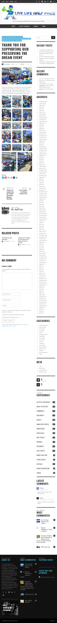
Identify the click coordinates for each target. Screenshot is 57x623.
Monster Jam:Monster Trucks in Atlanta (46, 529)
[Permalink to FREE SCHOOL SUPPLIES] (22, 601)
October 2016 (42, 282)
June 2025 (41, 107)
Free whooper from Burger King (47, 499)
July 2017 (41, 266)
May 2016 (41, 291)
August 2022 (42, 155)
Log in (40, 366)
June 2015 (41, 311)
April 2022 (41, 163)
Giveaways (28, 38)
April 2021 (41, 184)
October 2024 (42, 119)
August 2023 (42, 141)
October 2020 (42, 195)
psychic (41, 89)
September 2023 (43, 139)
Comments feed (43, 370)
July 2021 (41, 179)
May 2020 (41, 204)
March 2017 (42, 273)
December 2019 (43, 213)
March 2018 (42, 251)
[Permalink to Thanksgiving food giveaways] (9, 248)
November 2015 (43, 302)
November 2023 (43, 135)
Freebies (22, 38)
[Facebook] (36, 1)
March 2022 (42, 164)
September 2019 (43, 219)
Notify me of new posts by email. (11, 317)
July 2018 (41, 244)
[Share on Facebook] (26, 64)
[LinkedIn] (45, 1)
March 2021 (42, 186)
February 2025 (42, 114)
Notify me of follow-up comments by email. (13, 314)
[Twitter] (50, 1)
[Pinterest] (47, 1)
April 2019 (41, 228)
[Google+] (39, 1)
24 (54, 528)
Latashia (41, 85)
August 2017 (42, 264)
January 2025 (42, 116)
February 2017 (42, 275)
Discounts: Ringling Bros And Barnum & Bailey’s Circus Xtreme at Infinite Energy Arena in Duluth (44, 539)
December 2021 (43, 170)
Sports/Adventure (16, 40)
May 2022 (41, 161)
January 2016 (42, 298)
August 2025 (42, 105)
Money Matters (6, 40)
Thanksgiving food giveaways (7, 238)
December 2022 (43, 148)
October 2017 (42, 260)
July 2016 (41, 287)
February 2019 (42, 231)
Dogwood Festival (49, 78)
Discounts (41, 330)
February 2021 (42, 188)
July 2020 (41, 201)
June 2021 (41, 181)
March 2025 (42, 112)
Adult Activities (18, 37)
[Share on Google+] (31, 64)
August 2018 (42, 242)
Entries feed (42, 368)
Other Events (42, 349)
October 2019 (42, 217)
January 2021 (42, 190)
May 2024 (41, 126)
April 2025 (41, 110)
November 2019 (43, 215)
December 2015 (43, 300)
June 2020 (41, 202)
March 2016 (42, 295)
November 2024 (43, 117)
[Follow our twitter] (38, 380)
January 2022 (42, 168)
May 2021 (41, 182)
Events (40, 332)
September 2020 (43, 197)
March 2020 (42, 208)
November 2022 (43, 150)
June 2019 (41, 224)
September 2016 (43, 284)
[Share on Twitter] (28, 64)
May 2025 (41, 108)
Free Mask (50, 84)
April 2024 (41, 128)
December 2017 (43, 257)
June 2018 (41, 246)
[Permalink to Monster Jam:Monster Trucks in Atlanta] (38, 528)
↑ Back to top (52, 620)
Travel (40, 354)
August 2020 (42, 199)
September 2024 (43, 121)
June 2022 (41, 159)
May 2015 (41, 313)
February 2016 (42, 296)
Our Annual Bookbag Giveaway (46, 56)
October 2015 (42, 304)
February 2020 (42, 210)
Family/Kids (42, 336)
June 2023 (41, 143)
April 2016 (41, 293)
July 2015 (41, 309)
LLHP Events (42, 345)
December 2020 (43, 191)
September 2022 (43, 154)
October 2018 (42, 238)
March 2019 (42, 229)
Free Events (15, 38)
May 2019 (41, 226)
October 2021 (42, 173)
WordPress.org (42, 372)
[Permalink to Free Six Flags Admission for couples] (38, 520)
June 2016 (41, 289)
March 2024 (42, 130)
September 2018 (43, 240)
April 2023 (41, 144)
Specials (41, 350)
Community (42, 329)
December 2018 (43, 235)
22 (54, 535)
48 (54, 520)
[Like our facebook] (38, 384)
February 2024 (42, 132)
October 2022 (42, 152)
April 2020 (41, 206)
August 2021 (42, 177)
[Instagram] (42, 1)
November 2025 (43, 101)
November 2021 (43, 172)
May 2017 (41, 269)
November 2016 (43, 280)
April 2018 (41, 249)
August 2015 (42, 307)
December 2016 (43, 278)
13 (35, 600)
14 (54, 547)
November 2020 (43, 193)
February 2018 (42, 253)
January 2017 (42, 276)
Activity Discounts (7, 37)
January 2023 (42, 146)
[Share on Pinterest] (31, 65)
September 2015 (43, 305)
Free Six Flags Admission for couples (45, 521)
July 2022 (41, 157)
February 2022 (42, 166)
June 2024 (41, 125)
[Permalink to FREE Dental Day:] (38, 547)
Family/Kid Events (7, 38)
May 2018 (41, 248)
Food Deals (42, 338)
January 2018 (42, 255)
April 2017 (41, 271)
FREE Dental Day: (49, 89)
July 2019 (41, 222)
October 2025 (42, 103)
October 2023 (42, 137)
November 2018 (43, 237)
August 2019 (42, 220)
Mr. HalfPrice (6, 241)
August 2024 (42, 123)
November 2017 (43, 258)
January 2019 (42, 233)
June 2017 (41, 267)
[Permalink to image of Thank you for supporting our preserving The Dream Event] (17, 75)
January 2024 (42, 134)
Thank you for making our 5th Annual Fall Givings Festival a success (24, 240)
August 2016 (42, 285)
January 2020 (42, 211)
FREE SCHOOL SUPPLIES (28, 601)
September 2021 (43, 175)
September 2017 (43, 262)
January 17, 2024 (14, 64)
